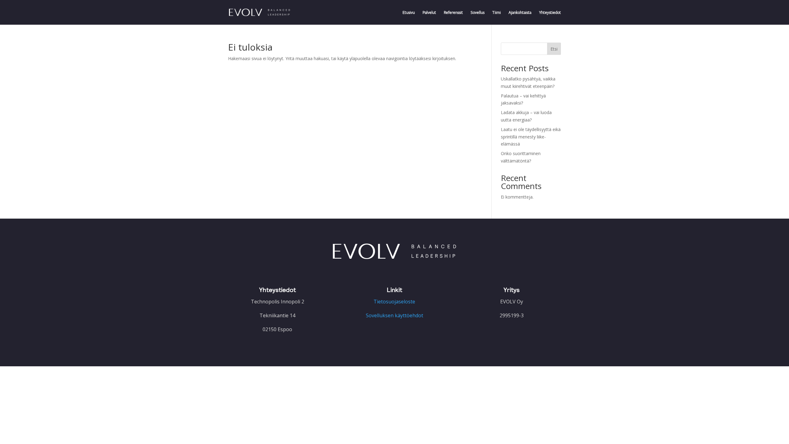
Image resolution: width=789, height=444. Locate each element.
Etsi (554, 49)
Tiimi (496, 12)
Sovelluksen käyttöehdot (394, 315)
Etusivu (409, 12)
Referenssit (453, 12)
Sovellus (477, 12)
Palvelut (429, 12)
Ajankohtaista (520, 12)
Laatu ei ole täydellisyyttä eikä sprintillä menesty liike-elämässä (531, 136)
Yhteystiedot (550, 12)
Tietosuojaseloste (394, 301)
